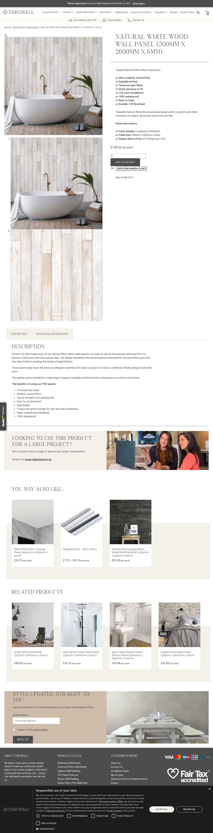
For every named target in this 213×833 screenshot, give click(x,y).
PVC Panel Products (68, 775)
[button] (5, 35)
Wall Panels (104, 12)
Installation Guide (120, 771)
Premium (67, 12)
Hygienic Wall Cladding (69, 771)
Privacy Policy (129, 810)
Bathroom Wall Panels (69, 763)
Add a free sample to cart (131, 168)
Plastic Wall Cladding (68, 779)
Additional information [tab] (52, 334)
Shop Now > (139, 3)
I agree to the (32, 729)
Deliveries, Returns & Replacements (129, 779)
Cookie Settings (115, 810)
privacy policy (40, 729)
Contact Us (117, 767)
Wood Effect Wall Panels (26, 27)
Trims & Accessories (140, 12)
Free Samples (114, 20)
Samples (174, 12)
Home (7, 27)
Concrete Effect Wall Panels (72, 767)
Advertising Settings (56, 810)
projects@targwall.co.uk (38, 459)
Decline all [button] (189, 809)
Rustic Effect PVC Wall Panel (72, 783)
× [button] (209, 789)
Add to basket (125, 162)
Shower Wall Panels (85, 12)
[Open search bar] (198, 12)
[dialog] (106, 809)
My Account (117, 775)
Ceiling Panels (121, 12)
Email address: (21, 715)
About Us (116, 763)
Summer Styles (187, 12)
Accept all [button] (162, 809)
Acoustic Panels (50, 12)
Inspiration (160, 12)
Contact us (138, 20)
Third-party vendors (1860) (111, 801)
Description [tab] (19, 334)
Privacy (114, 783)
